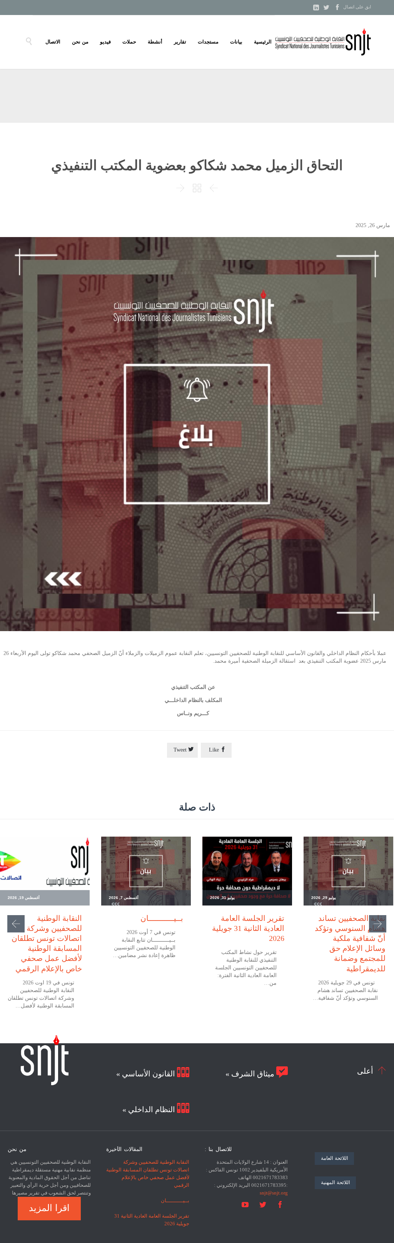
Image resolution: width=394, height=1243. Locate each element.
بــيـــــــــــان (161, 918)
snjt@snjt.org (274, 1193)
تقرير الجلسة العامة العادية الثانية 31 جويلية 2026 (248, 928)
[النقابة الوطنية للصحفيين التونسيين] (323, 42)
